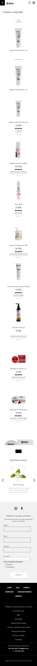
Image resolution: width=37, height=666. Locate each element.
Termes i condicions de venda (18, 627)
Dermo (18, 596)
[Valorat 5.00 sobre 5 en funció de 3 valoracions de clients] (18, 128)
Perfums (9, 592)
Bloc (18, 615)
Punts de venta (18, 611)
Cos (17, 587)
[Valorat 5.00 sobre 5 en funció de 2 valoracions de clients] (18, 374)
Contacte (18, 639)
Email (6, 525)
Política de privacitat (18, 623)
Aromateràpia (25, 592)
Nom (6, 536)
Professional (10, 567)
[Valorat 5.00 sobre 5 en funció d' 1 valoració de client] (18, 169)
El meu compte (19, 635)
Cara (9, 587)
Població (6, 546)
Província (7, 556)
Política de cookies (18, 631)
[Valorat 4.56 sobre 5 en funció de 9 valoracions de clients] (18, 415)
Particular (9, 565)
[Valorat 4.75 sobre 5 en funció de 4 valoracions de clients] (18, 210)
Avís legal (18, 619)
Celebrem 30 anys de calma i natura (18, 607)
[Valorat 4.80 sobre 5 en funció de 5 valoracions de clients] (18, 292)
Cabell (26, 587)
